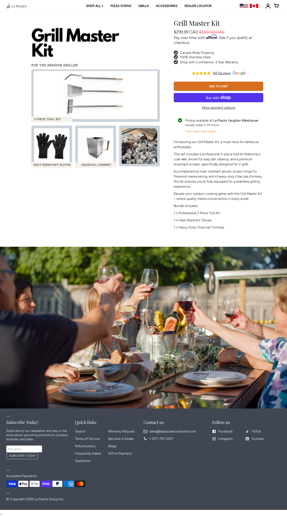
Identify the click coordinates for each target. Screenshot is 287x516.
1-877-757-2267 (161, 439)
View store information (200, 131)
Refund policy (85, 446)
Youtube (257, 439)
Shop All (93, 6)
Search (80, 431)
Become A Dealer (121, 439)
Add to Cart (218, 86)
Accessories (166, 6)
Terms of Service (87, 439)
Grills (143, 6)
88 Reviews (221, 73)
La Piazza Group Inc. (49, 499)
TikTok (256, 431)
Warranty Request (121, 431)
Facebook (225, 431)
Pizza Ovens (121, 6)
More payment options (218, 108)
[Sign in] (268, 6)
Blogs (112, 446)
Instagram (225, 439)
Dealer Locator (198, 6)
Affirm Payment (120, 453)
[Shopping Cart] (276, 6)
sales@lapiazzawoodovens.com (172, 431)
